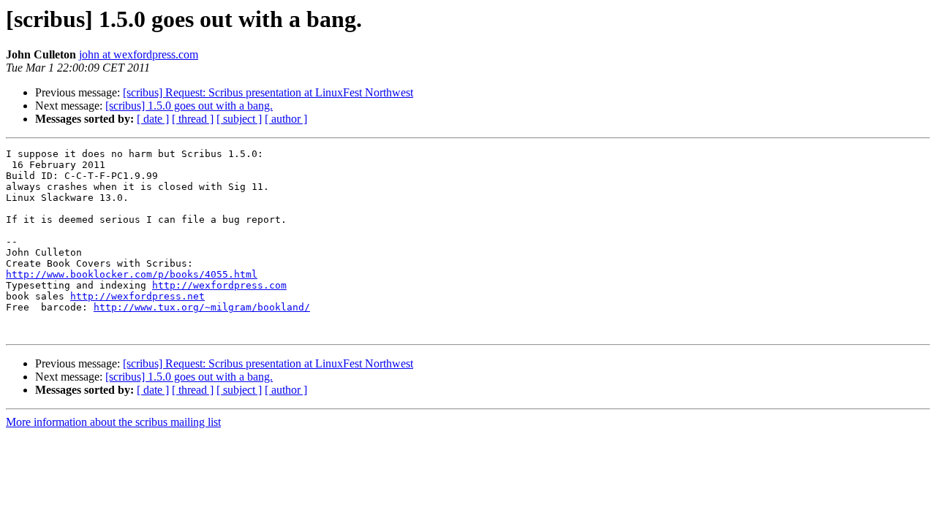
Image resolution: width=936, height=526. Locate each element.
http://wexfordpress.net (137, 296)
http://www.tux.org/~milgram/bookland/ (202, 307)
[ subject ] (239, 119)
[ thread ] (193, 119)
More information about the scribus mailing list (113, 422)
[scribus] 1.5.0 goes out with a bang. (189, 105)
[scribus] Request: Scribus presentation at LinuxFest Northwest (268, 92)
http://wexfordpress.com (219, 285)
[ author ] (286, 119)
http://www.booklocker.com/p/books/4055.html (131, 274)
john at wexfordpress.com (138, 54)
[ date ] (153, 119)
